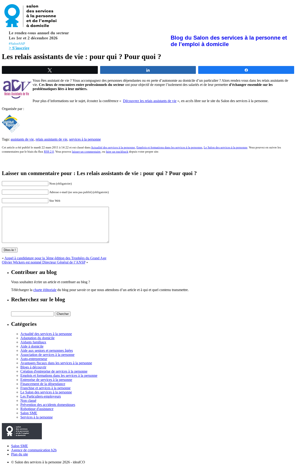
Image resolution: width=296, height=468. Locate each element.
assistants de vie (22, 139)
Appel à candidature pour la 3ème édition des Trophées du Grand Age (55, 258)
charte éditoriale (44, 290)
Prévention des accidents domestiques (47, 405)
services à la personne (85, 139)
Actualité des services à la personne (113, 147)
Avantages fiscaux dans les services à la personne (56, 363)
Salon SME (28, 413)
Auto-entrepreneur (33, 359)
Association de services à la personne (47, 355)
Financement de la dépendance (42, 384)
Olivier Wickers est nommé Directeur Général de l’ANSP (43, 262)
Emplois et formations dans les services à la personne (169, 147)
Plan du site (19, 454)
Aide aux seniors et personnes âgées (46, 350)
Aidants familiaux (33, 342)
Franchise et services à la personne (45, 388)
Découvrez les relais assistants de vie (149, 101)
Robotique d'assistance (36, 409)
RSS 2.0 (49, 151)
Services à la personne (36, 417)
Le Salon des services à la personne (225, 147)
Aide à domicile (31, 346)
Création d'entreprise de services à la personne (53, 371)
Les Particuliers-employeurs (40, 396)
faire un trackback (117, 151)
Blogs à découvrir (33, 367)
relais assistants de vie (51, 139)
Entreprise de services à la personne (46, 380)
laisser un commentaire (86, 151)
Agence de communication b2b (34, 450)
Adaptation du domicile (37, 338)
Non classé (28, 400)
